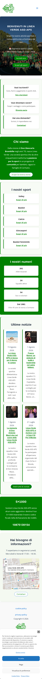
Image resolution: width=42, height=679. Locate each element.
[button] (39, 632)
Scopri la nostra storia (21, 174)
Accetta (21, 658)
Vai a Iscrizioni (21, 95)
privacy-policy (21, 614)
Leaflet (15, 588)
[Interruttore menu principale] (37, 8)
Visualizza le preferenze (21, 670)
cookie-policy (21, 608)
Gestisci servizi (20, 652)
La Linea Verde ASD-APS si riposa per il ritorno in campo (12, 358)
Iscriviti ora (21, 58)
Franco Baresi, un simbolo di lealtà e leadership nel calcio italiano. (30, 360)
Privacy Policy (25, 676)
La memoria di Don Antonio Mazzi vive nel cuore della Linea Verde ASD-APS (12, 435)
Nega (21, 664)
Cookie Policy (16, 676)
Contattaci (21, 125)
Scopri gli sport (21, 65)
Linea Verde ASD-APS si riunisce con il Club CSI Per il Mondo (31, 433)
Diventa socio (21, 110)
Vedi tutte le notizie (21, 486)
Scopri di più (21, 200)
